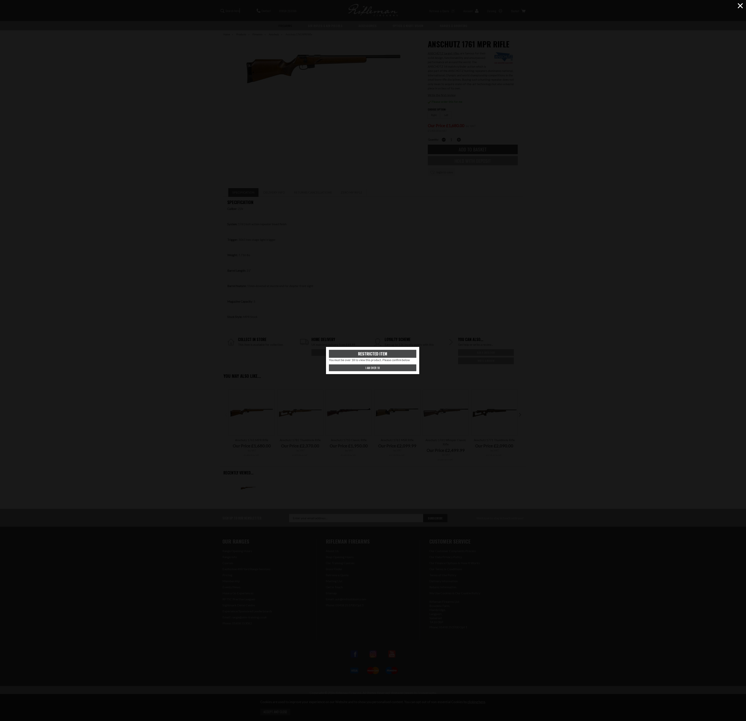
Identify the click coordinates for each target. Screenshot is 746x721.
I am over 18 (372, 368)
